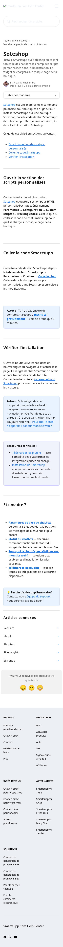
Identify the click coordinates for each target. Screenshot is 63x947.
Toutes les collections (15, 40)
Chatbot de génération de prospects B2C (11, 874)
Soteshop (9, 104)
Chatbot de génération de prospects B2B (11, 860)
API (38, 748)
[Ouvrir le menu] (57, 6)
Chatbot (7, 742)
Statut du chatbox (21, 539)
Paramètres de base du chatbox (30, 522)
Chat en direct (11, 735)
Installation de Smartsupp (28, 465)
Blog (38, 725)
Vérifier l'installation (21, 157)
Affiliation (41, 765)
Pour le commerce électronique (10, 899)
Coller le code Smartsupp (24, 152)
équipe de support (38, 596)
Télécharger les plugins (26, 453)
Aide (38, 742)
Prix (5, 758)
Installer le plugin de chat (18, 44)
